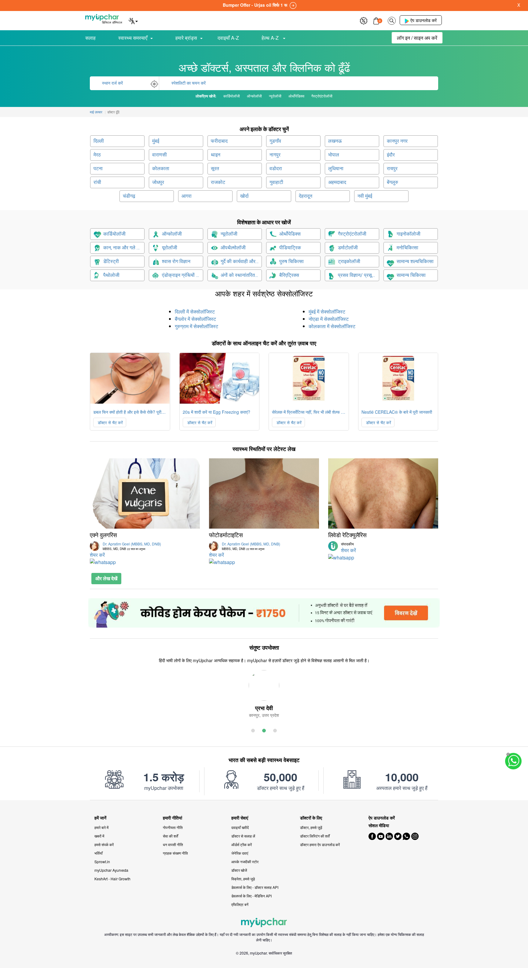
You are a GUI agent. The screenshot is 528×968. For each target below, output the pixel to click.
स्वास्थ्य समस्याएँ (132, 37)
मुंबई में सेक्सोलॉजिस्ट (327, 311)
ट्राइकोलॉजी (349, 261)
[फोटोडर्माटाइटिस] (264, 493)
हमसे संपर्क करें (104, 844)
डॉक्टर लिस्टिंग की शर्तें (315, 835)
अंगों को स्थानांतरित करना (241, 275)
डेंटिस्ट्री (111, 261)
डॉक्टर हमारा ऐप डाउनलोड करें (320, 844)
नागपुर (275, 155)
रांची (97, 182)
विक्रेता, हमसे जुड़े (243, 878)
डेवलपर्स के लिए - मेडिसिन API (251, 895)
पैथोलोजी (111, 275)
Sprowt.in (102, 861)
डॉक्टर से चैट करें (110, 422)
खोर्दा (244, 196)
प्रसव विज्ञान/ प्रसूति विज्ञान (358, 275)
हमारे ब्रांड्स (186, 37)
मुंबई (155, 141)
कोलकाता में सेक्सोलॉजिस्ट (332, 326)
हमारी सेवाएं (239, 818)
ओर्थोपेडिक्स (290, 234)
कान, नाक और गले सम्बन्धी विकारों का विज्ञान (124, 248)
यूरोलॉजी (169, 248)
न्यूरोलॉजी (229, 234)
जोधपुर (158, 182)
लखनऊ (335, 141)
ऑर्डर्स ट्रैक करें (241, 844)
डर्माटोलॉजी (348, 248)
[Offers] (363, 20)
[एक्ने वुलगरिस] (145, 493)
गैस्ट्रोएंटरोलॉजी (352, 234)
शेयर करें (97, 554)
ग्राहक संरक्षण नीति (175, 853)
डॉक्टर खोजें (239, 870)
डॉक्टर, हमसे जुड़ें (311, 827)
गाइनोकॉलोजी (408, 234)
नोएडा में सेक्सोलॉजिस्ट (329, 318)
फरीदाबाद (219, 141)
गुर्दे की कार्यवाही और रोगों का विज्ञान (241, 261)
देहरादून (305, 196)
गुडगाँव (275, 141)
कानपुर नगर (397, 141)
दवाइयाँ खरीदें (240, 827)
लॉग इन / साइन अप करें (417, 37)
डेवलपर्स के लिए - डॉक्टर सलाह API (254, 887)
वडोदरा (276, 168)
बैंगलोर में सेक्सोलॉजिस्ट (195, 318)
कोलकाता (160, 168)
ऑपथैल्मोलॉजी (233, 248)
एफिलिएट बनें (239, 904)
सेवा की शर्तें (170, 835)
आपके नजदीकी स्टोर (244, 861)
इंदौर (391, 155)
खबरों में (99, 835)
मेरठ (97, 155)
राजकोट (218, 182)
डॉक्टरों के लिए (311, 818)
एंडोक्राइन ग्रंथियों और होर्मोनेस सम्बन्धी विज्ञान (182, 275)
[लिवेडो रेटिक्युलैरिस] (383, 493)
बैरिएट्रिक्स (289, 275)
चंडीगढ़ (129, 196)
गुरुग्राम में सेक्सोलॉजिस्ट (196, 326)
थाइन (215, 155)
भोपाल (333, 155)
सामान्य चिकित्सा (411, 275)
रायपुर (392, 168)
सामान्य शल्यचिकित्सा (415, 261)
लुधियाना (335, 168)
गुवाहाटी (276, 182)
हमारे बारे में (101, 827)
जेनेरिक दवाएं (239, 853)
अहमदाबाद (337, 182)
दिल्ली (99, 141)
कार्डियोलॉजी (114, 234)
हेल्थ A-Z (271, 37)
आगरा (187, 196)
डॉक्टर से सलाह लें (243, 835)
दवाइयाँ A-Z (228, 37)
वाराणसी (159, 155)
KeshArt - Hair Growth (112, 878)
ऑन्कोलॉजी (172, 234)
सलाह (90, 37)
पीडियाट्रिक (290, 248)
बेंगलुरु (392, 182)
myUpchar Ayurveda (111, 870)
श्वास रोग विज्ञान (176, 261)
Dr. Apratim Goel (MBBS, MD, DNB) (132, 546)
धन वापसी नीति (173, 844)
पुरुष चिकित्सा (291, 261)
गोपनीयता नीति (173, 827)
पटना (98, 168)
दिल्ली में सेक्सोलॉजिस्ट (195, 311)
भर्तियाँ (98, 853)
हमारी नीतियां (172, 818)
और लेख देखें (106, 578)
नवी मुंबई (365, 196)
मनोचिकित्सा (407, 248)
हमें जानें (100, 818)
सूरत (215, 168)
